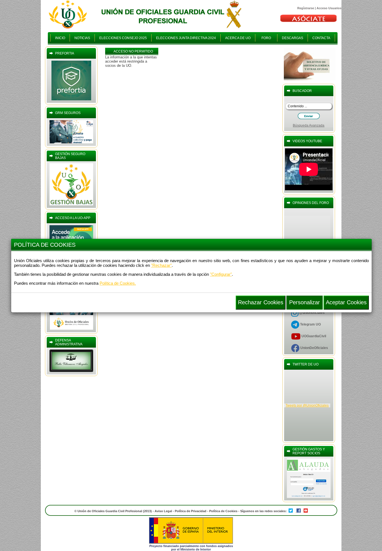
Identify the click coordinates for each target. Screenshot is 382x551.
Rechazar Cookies (260, 302)
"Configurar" (221, 274)
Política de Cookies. (118, 283)
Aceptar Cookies (346, 302)
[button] (304, 303)
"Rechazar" (161, 265)
